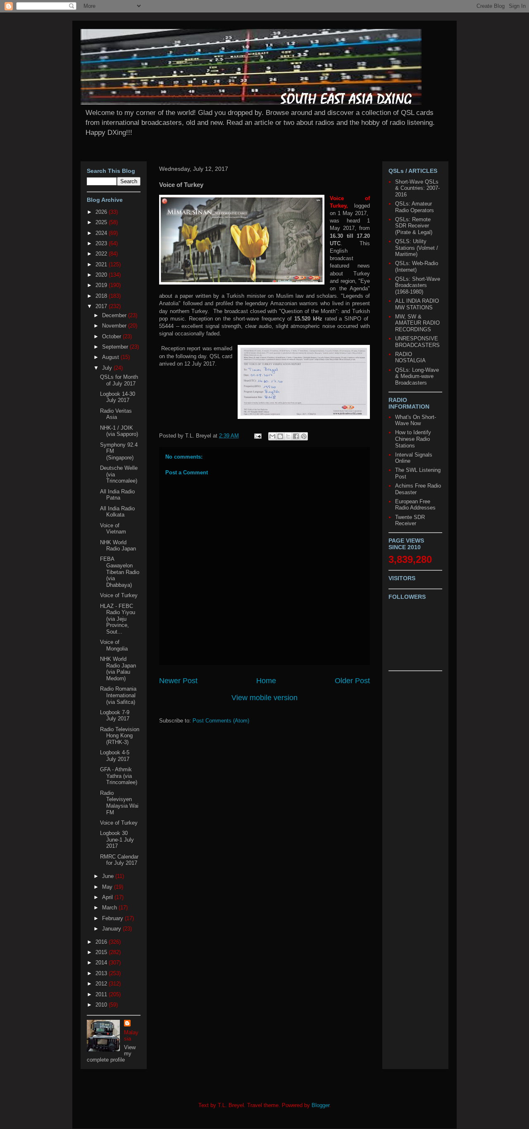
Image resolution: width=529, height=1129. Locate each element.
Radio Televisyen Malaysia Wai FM (119, 803)
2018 (102, 296)
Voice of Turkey (119, 595)
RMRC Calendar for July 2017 (119, 860)
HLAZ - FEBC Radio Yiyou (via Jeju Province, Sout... (117, 619)
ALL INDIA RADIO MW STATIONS (417, 304)
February (113, 918)
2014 (102, 962)
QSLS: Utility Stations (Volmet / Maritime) (416, 247)
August (111, 357)
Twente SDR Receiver (410, 520)
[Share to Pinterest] (304, 436)
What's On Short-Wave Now (415, 420)
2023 (102, 243)
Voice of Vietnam (113, 528)
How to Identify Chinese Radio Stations (413, 438)
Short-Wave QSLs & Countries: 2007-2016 (417, 188)
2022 (102, 254)
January (112, 929)
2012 (102, 984)
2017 (102, 306)
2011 (102, 994)
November (115, 326)
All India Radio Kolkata (117, 511)
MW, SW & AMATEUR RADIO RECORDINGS (417, 322)
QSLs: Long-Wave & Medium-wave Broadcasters (417, 376)
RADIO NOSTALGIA (410, 357)
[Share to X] (288, 436)
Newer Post (178, 681)
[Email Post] (257, 436)
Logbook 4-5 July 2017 (114, 755)
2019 (102, 285)
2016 (102, 942)
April (108, 897)
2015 (102, 952)
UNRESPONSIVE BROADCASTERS (417, 341)
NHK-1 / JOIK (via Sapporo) (119, 431)
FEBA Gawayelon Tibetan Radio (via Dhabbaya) (119, 572)
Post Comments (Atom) (221, 721)
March (110, 907)
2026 (102, 212)
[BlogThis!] (280, 436)
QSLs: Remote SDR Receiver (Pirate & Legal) (413, 225)
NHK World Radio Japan (118, 545)
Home (266, 681)
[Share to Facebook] (296, 436)
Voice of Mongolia (114, 645)
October (112, 336)
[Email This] (272, 436)
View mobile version (264, 698)
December (115, 315)
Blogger (320, 1105)
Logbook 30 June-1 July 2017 (117, 839)
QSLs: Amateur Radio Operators (414, 207)
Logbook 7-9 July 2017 (114, 715)
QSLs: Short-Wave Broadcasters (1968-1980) (417, 285)
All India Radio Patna (117, 494)
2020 (102, 275)
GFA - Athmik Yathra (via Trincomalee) (118, 775)
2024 (102, 233)
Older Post (352, 681)
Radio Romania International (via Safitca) (118, 695)
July (108, 368)
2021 (102, 264)
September (116, 347)
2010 (102, 1005)
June (108, 876)
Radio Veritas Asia (116, 414)
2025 (102, 222)
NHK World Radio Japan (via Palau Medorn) (118, 669)
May (108, 887)
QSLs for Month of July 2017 (119, 380)
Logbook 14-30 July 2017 (117, 397)
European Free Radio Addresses (415, 504)
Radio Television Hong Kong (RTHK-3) (119, 735)
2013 (102, 973)
